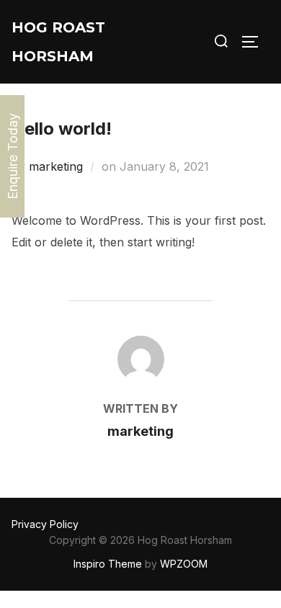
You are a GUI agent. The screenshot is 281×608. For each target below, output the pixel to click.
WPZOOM (184, 564)
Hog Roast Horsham (58, 42)
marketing (56, 166)
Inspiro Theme (107, 564)
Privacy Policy (45, 524)
